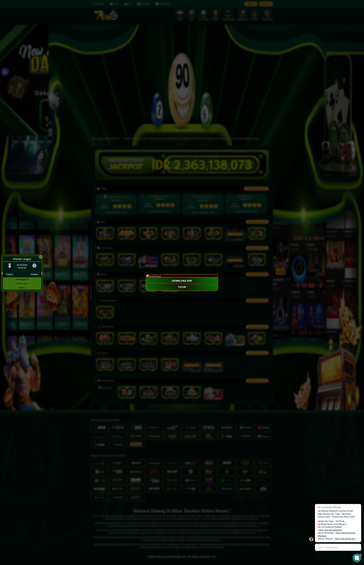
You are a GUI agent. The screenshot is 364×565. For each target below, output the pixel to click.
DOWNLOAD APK (182, 280)
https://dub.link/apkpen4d (330, 529)
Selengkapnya (22, 279)
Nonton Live (22, 283)
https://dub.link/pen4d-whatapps (337, 534)
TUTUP (182, 287)
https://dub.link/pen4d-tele (346, 538)
